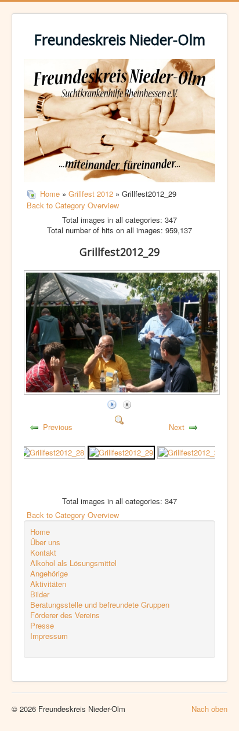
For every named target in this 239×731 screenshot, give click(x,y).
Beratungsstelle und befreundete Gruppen (99, 605)
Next (176, 426)
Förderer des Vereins (65, 615)
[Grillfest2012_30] (190, 451)
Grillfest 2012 (90, 193)
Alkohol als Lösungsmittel (73, 563)
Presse (42, 625)
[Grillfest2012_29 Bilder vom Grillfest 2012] (123, 391)
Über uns (45, 542)
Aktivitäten (48, 584)
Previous (58, 426)
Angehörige (49, 573)
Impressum (49, 636)
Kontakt (43, 553)
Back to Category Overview (73, 205)
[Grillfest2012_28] (52, 451)
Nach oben (209, 708)
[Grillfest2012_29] (121, 451)
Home (50, 193)
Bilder (39, 594)
